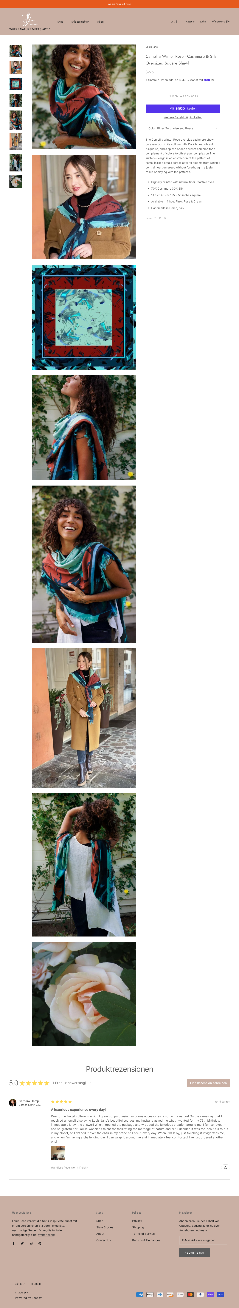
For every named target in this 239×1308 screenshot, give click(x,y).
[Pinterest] (165, 218)
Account (190, 21)
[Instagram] (31, 1243)
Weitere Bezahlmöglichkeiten (183, 117)
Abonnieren (194, 1253)
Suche (203, 21)
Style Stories (104, 1227)
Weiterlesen (46, 1235)
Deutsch (36, 1284)
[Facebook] (155, 218)
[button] (89, 1083)
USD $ (174, 21)
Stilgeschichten (80, 21)
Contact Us (103, 1240)
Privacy (137, 1221)
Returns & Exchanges (146, 1240)
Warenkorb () (221, 21)
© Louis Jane (21, 1292)
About (100, 21)
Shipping (138, 1227)
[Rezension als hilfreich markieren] (225, 1167)
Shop (60, 21)
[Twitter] (160, 218)
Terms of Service (143, 1233)
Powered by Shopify (28, 1298)
